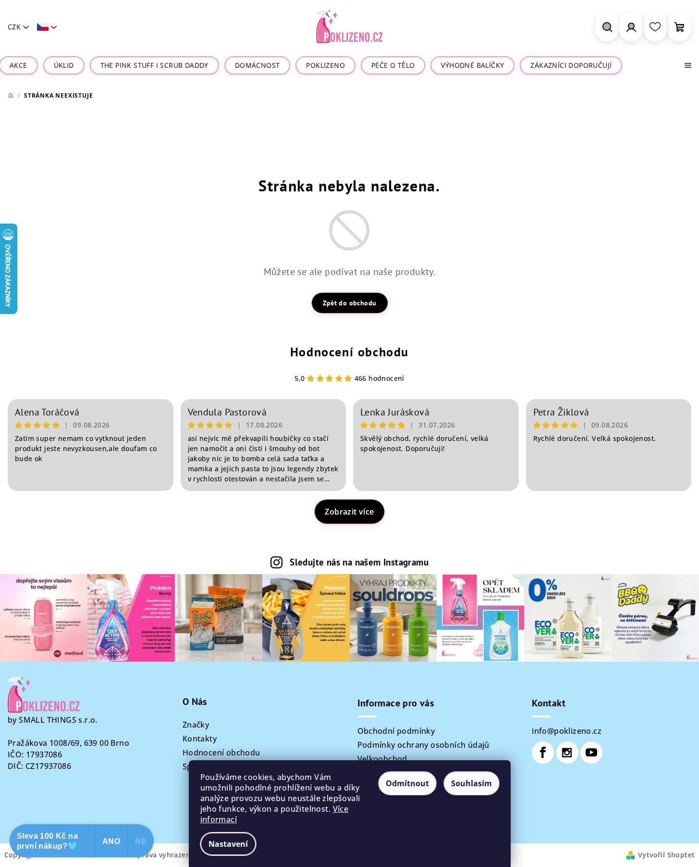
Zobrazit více (349, 511)
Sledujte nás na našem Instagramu (359, 562)
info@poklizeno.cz (566, 731)
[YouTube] (591, 752)
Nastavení (228, 844)
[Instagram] (567, 752)
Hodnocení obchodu (349, 352)
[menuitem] (18, 65)
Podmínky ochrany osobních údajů (423, 745)
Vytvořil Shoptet (666, 854)
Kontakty (200, 738)
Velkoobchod (382, 759)
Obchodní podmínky (396, 731)
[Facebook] (543, 752)
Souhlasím (471, 783)
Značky (196, 724)
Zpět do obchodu (350, 303)
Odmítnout (407, 783)
